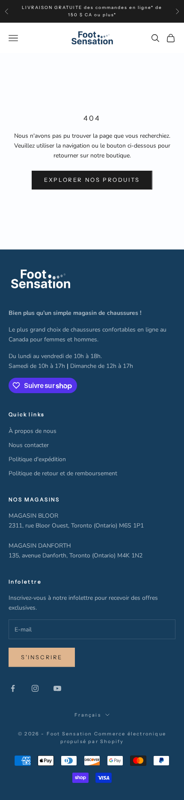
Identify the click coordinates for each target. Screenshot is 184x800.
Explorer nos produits (92, 179)
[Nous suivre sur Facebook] (13, 688)
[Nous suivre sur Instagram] (35, 688)
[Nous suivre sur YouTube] (57, 688)
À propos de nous (32, 431)
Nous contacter (29, 445)
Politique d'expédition (37, 459)
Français (87, 715)
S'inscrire (41, 657)
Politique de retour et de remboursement (63, 473)
